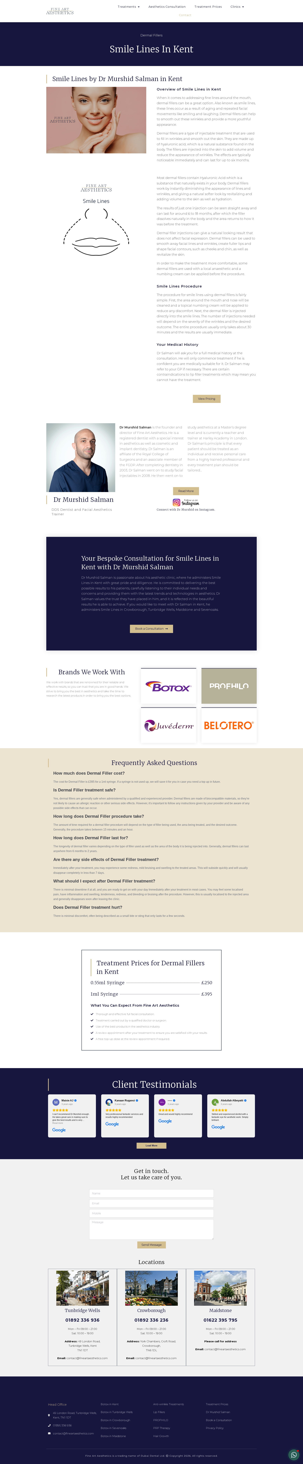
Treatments (127, 6)
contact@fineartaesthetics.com (87, 1358)
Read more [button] (57, 1123)
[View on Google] (55, 1102)
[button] (207, 399)
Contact (185, 15)
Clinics (235, 6)
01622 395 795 (220, 1320)
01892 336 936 (82, 1320)
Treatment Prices (208, 6)
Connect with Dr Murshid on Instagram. (186, 509)
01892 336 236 (151, 1320)
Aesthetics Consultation (167, 6)
